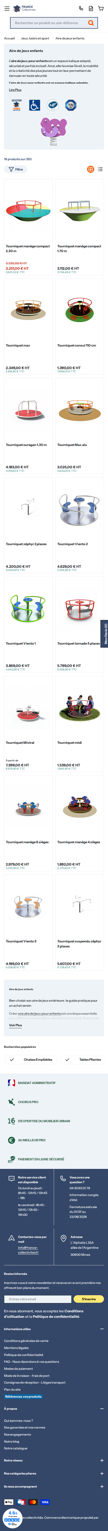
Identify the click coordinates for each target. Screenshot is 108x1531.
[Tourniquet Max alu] (79, 409)
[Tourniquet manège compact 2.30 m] (28, 211)
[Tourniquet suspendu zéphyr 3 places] (79, 906)
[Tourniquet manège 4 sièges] (79, 807)
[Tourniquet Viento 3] (28, 906)
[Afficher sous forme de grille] (90, 169)
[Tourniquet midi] (79, 707)
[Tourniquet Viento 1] (28, 608)
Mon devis (106, 633)
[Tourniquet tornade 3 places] (79, 608)
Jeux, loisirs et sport (35, 38)
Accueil (9, 38)
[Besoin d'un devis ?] (91, 9)
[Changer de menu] (7, 9)
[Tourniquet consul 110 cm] (79, 310)
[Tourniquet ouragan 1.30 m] (28, 409)
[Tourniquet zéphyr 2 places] (28, 509)
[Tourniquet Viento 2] (79, 509)
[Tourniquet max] (28, 310)
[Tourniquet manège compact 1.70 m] (79, 211)
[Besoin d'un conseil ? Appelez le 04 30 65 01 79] (81, 9)
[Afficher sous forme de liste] (100, 169)
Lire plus (15, 90)
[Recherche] (91, 23)
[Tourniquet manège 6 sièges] (28, 807)
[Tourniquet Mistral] (28, 707)
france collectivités (29, 1517)
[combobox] (54, 23)
